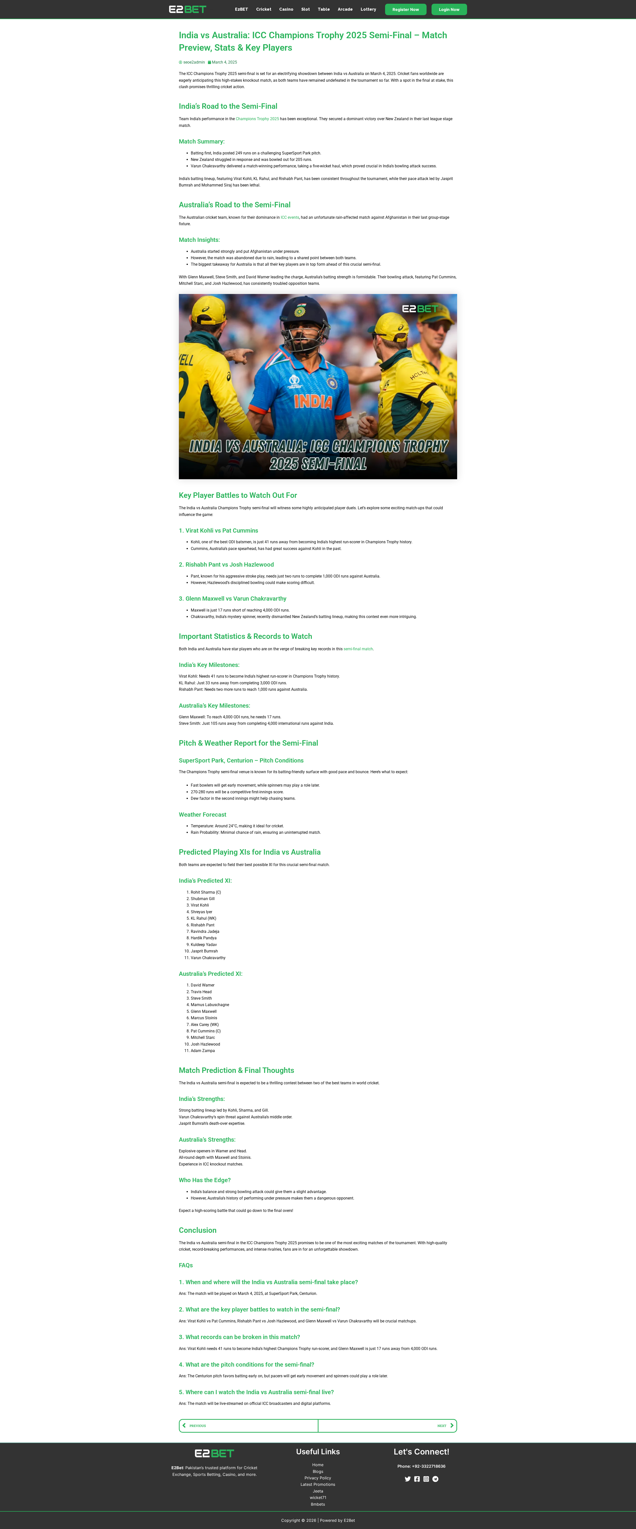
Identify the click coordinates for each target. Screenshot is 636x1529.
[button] (406, 9)
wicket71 (318, 1497)
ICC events (290, 217)
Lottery (368, 9)
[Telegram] (435, 1479)
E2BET (241, 9)
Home (317, 1464)
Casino (286, 9)
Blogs (318, 1471)
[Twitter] (408, 1479)
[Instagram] (426, 1479)
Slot (305, 9)
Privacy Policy (318, 1477)
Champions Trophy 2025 (257, 118)
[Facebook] (417, 1479)
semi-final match (358, 649)
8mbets (318, 1504)
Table (324, 9)
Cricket (263, 9)
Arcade (345, 9)
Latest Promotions (318, 1484)
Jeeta (318, 1491)
